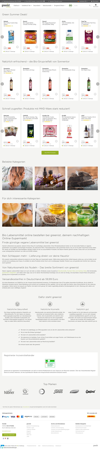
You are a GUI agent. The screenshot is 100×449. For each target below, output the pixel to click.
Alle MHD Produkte (50, 152)
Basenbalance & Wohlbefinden (83, 426)
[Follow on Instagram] (8, 438)
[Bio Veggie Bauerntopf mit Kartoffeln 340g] (49, 37)
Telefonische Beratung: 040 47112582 (12, 1)
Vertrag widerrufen (9, 434)
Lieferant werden (31, 429)
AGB (39, 445)
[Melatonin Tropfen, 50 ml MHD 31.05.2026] (88, 131)
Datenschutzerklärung (48, 445)
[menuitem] (94, 1)
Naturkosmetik (62, 271)
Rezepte (29, 433)
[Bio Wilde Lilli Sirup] (30, 84)
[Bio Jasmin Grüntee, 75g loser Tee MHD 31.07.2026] (30, 131)
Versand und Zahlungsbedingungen (60, 429)
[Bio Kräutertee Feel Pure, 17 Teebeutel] (88, 37)
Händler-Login (30, 427)
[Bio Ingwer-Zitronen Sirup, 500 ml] (11, 84)
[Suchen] (90, 5)
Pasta (85, 271)
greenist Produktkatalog (33, 426)
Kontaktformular (6, 431)
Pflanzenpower (79, 433)
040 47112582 (10, 425)
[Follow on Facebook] (3, 438)
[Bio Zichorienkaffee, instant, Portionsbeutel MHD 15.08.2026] (11, 131)
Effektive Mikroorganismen (82, 429)
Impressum (58, 445)
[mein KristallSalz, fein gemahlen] (69, 37)
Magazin (29, 431)
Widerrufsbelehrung (56, 431)
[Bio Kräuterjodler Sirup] (69, 84)
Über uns (29, 434)
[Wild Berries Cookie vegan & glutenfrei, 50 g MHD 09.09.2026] (49, 131)
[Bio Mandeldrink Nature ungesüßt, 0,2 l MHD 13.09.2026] (69, 131)
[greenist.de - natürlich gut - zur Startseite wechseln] (6, 6)
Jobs (28, 436)
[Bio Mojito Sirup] (88, 84)
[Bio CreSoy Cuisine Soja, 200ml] (11, 37)
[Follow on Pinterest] (5, 438)
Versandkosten (26, 406)
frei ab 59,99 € (40, 1)
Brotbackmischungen (81, 427)
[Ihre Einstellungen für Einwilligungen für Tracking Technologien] (9, 447)
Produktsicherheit (31, 445)
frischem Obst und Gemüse (75, 271)
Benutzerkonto (55, 433)
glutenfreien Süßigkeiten (9, 272)
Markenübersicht (55, 426)
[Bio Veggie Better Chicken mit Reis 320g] (30, 37)
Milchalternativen (80, 431)
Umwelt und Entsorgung (57, 427)
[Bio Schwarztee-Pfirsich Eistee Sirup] (49, 84)
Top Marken (50, 384)
